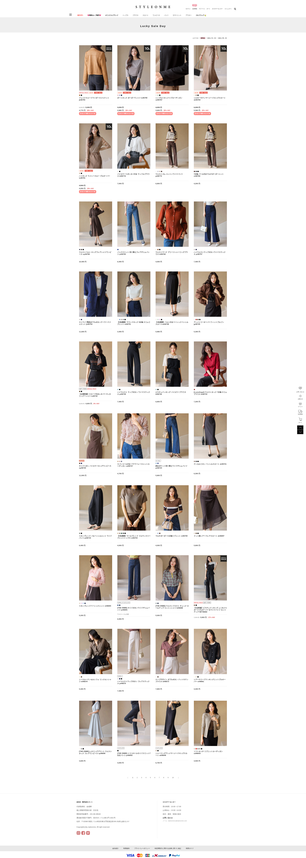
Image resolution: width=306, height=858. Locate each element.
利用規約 (126, 848)
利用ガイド (190, 848)
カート (208, 8)
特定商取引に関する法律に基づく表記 (168, 848)
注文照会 (300, 414)
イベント (300, 406)
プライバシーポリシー (142, 848)
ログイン (188, 8)
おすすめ (195, 38)
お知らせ (300, 399)
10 (173, 777)
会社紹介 (115, 848)
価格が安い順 (211, 38)
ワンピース (156, 15)
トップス (125, 15)
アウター (188, 15)
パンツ (166, 15)
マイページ (202, 8)
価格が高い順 (222, 38)
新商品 (203, 38)
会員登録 (194, 8)
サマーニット (177, 15)
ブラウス (135, 15)
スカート (145, 15)
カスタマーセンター (217, 8)
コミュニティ (228, 8)
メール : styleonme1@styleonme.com (175, 821)
